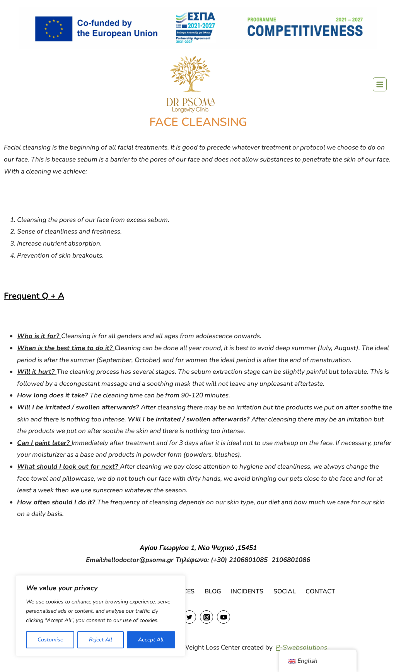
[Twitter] (189, 617)
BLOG (213, 591)
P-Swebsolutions (301, 647)
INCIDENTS (247, 591)
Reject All (100, 639)
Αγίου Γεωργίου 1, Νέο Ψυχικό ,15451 (198, 547)
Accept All (151, 639)
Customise (50, 639)
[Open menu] (380, 84)
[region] (100, 616)
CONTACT (320, 591)
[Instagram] (206, 617)
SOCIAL (284, 591)
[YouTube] (223, 617)
